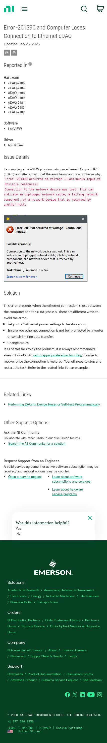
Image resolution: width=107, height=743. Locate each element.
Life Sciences (89, 595)
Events (72, 655)
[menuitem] (84, 10)
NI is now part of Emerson (25, 650)
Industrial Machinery (60, 595)
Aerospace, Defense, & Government (69, 590)
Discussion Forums (79, 673)
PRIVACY (45, 728)
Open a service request (25, 476)
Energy (36, 595)
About (52, 650)
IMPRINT (27, 728)
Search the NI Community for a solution (36, 443)
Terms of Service (33, 625)
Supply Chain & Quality (47, 655)
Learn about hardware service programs (67, 491)
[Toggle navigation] (26, 9)
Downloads (15, 673)
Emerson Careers (74, 650)
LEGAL (11, 728)
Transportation (47, 601)
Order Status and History (62, 620)
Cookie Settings (69, 728)
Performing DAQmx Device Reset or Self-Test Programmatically (54, 404)
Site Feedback (93, 679)
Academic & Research (23, 590)
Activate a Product (23, 679)
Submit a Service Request (60, 679)
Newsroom (18, 655)
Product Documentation (44, 673)
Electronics (18, 595)
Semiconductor (21, 601)
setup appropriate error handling (57, 355)
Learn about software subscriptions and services (71, 479)
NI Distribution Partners (23, 620)
